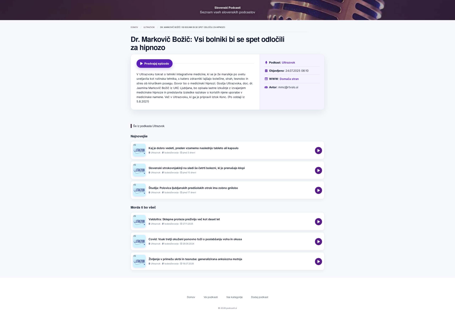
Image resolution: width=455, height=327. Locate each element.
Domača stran (289, 79)
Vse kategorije (234, 297)
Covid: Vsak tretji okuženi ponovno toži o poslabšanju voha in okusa (195, 239)
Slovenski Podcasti (227, 8)
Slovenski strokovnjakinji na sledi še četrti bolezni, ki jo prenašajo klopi (197, 168)
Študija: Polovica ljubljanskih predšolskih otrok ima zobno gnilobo (193, 188)
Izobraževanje (171, 152)
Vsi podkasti (211, 297)
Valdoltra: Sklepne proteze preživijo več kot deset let (184, 219)
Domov (134, 27)
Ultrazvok (149, 27)
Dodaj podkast (259, 297)
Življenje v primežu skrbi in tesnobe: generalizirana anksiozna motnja (195, 259)
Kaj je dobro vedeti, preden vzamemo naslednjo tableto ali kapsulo (194, 148)
